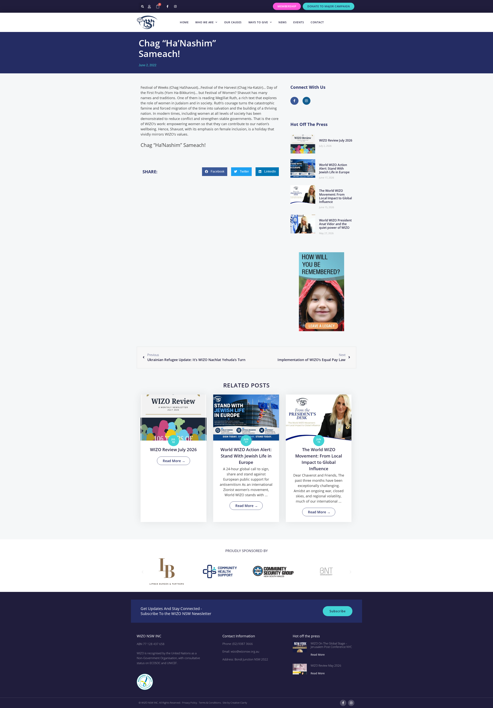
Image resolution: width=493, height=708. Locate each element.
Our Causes (233, 22)
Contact (317, 22)
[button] (142, 6)
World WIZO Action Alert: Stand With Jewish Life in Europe (334, 168)
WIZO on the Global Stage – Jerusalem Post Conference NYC (331, 645)
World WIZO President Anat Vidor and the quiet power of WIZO (335, 224)
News (282, 22)
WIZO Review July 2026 (335, 140)
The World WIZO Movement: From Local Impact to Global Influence (335, 196)
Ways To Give (258, 22)
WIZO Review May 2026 (326, 665)
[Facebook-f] (167, 6)
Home (184, 22)
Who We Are (204, 22)
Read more (318, 654)
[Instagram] (175, 6)
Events (298, 22)
